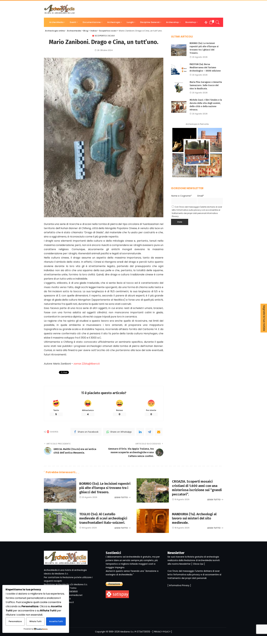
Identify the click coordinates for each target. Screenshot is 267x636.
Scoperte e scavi (105, 36)
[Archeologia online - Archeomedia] (59, 9)
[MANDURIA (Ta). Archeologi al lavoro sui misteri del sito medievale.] (153, 521)
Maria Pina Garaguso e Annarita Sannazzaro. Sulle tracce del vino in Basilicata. (206, 85)
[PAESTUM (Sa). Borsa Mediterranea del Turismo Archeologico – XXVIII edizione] (178, 69)
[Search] (217, 22)
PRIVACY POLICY (162, 631)
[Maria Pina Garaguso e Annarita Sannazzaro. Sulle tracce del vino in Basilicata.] (178, 87)
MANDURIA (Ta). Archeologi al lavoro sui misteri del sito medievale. (194, 518)
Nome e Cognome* (181, 195)
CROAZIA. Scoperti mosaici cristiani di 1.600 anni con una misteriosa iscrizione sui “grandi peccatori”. (197, 487)
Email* (200, 195)
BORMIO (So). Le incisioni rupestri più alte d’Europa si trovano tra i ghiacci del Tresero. (104, 488)
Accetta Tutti (56, 621)
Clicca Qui (198, 563)
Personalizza (15, 621)
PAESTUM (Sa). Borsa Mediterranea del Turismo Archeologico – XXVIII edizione (205, 67)
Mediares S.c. (127, 631)
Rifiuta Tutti (35, 621)
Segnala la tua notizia (264, 318)
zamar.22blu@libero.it (87, 363)
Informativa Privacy (179, 585)
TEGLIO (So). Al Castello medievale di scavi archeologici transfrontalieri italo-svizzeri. (103, 518)
